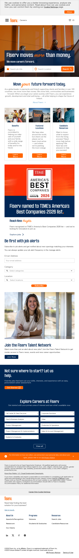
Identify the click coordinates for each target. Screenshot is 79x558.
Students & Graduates (38, 523)
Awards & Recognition (14, 519)
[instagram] (24, 535)
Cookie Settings (51, 7)
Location (9, 276)
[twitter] (12, 535)
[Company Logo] (14, 20)
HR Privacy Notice (48, 458)
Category (9, 266)
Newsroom (10, 523)
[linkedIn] (7, 535)
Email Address (11, 256)
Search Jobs (56, 519)
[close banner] (73, 456)
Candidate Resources (60, 523)
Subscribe (39, 285)
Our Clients (10, 528)
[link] (11, 357)
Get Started (12, 387)
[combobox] (19, 69)
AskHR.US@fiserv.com (60, 478)
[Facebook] (18, 535)
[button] (40, 446)
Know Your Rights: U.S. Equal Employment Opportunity (24, 473)
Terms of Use (68, 552)
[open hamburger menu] (7, 20)
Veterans (32, 519)
